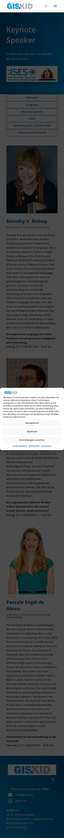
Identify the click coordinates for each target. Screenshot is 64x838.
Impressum (46, 445)
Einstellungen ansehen (32, 439)
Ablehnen (32, 431)
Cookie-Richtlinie (20, 445)
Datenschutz (34, 445)
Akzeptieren (32, 422)
